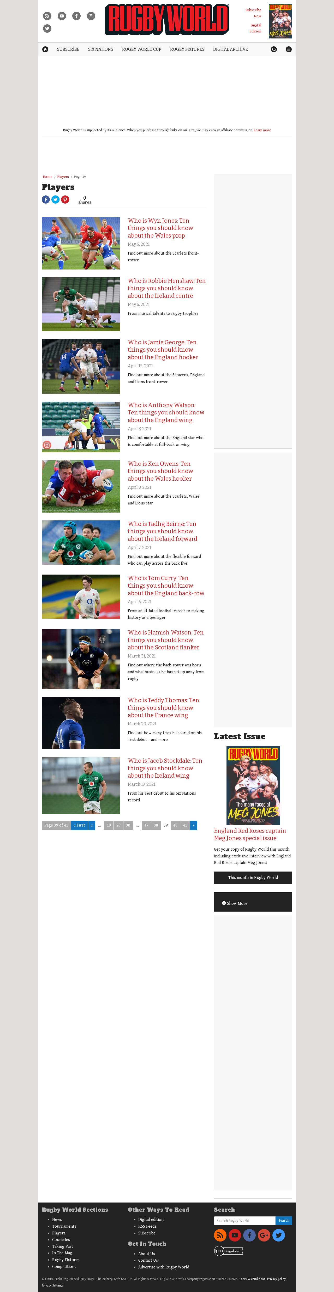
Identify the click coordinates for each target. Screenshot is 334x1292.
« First (79, 825)
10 (109, 825)
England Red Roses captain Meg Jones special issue (250, 834)
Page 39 (80, 177)
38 (156, 825)
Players (63, 177)
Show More (236, 903)
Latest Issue (240, 736)
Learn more (262, 130)
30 (128, 825)
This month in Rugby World (253, 877)
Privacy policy (276, 1279)
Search (283, 1220)
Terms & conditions (252, 1279)
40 (175, 825)
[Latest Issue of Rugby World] (280, 21)
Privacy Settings (52, 1285)
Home (47, 177)
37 (146, 825)
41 (185, 825)
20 (118, 825)
